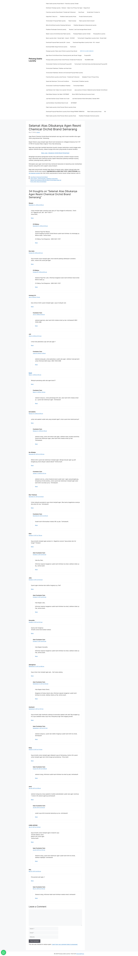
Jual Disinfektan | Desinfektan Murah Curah (57, 103)
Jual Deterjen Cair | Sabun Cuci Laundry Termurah (59, 90)
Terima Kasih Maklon (78, 85)
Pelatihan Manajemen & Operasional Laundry (85, 25)
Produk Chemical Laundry (85, 16)
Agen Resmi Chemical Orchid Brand (39, 177)
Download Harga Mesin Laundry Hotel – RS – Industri (86, 42)
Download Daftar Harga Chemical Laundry (56, 46)
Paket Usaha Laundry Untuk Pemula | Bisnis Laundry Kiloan (61, 107)
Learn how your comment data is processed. (65, 944)
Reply (32, 218)
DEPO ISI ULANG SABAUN (86, 51)
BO (105, 111)
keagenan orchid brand (51, 178)
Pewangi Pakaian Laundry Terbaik (81, 33)
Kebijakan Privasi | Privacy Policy (90, 77)
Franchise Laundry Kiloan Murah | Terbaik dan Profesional (60, 12)
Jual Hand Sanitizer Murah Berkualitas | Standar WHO (85, 98)
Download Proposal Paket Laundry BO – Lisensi (58, 42)
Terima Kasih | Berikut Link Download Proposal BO (59, 64)
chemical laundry (42, 178)
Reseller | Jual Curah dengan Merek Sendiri (80, 29)
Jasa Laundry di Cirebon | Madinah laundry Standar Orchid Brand (90, 90)
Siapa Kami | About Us (51, 16)
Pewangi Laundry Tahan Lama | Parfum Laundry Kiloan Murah (61, 51)
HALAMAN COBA (89, 59)
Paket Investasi (72, 21)
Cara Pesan (81, 12)
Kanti (30, 373)
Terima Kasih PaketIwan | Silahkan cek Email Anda (58, 68)
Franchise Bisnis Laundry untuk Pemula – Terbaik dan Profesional (62, 77)
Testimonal (73, 46)
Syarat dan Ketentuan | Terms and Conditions (57, 81)
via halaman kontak (34, 173)
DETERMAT (74, 103)
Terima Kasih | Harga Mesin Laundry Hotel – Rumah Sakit (92, 38)
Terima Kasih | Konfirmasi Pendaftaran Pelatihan (58, 85)
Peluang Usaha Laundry (35, 60)
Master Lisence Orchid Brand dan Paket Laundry (58, 33)
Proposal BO (87, 55)
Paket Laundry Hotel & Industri (87, 21)
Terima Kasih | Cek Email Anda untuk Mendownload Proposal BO (90, 64)
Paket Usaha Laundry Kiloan (94, 111)
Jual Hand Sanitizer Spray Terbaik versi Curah (57, 98)
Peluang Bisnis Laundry (99, 33)
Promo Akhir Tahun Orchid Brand (38, 181)
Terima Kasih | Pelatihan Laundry (80, 81)
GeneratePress (80, 953)
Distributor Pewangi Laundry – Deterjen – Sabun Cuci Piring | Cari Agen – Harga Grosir (68, 8)
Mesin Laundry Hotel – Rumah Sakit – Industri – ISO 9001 (60, 38)
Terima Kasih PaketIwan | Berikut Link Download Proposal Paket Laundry (64, 72)
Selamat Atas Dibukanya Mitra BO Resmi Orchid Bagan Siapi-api (45, 180)
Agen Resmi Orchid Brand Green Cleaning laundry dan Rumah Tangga (63, 55)
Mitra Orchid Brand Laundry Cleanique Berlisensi (58, 25)
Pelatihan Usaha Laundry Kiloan (68, 16)
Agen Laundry (33, 178)
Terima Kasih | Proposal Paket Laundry (56, 21)
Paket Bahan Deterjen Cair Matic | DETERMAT (57, 94)
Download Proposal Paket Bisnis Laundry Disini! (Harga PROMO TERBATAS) (65, 111)
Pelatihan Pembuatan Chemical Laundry (56, 29)
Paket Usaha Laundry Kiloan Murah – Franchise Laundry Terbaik (62, 3)
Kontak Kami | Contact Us (93, 12)
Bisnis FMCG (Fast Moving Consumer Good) (83, 94)
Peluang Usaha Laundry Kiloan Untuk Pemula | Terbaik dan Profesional (64, 59)
